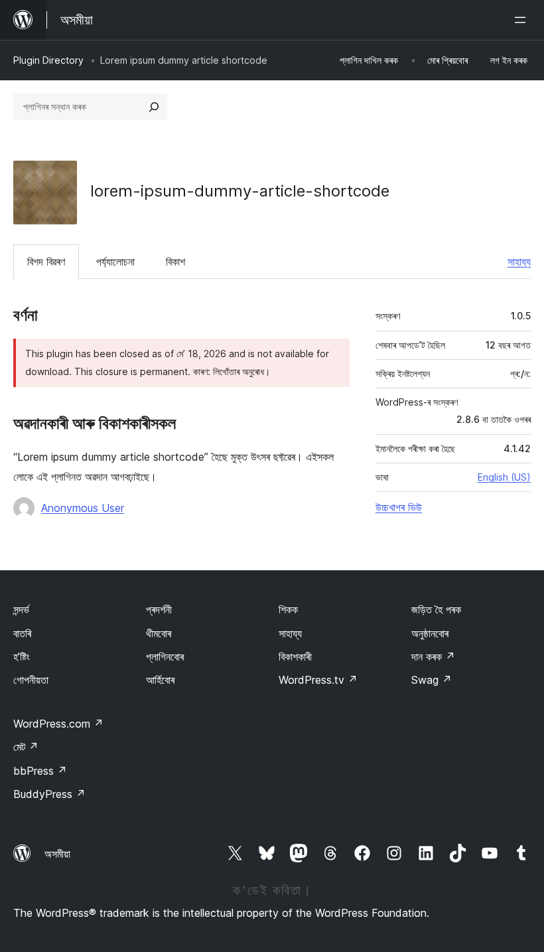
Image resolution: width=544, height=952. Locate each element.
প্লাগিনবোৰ (165, 656)
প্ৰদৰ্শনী (159, 609)
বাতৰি (22, 633)
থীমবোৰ (158, 633)
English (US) (504, 477)
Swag (431, 679)
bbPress (40, 770)
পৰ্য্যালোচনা (115, 261)
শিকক (288, 609)
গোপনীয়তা (30, 679)
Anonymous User (82, 508)
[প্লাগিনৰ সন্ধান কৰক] (154, 107)
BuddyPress (49, 794)
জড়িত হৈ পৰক (436, 609)
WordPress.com (58, 723)
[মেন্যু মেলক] (523, 20)
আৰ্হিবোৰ (160, 679)
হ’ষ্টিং (21, 656)
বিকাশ (175, 261)
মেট (25, 747)
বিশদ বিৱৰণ (46, 261)
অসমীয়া (57, 853)
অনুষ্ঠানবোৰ (429, 633)
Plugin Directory (48, 60)
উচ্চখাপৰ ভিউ (398, 507)
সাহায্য (519, 261)
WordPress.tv (318, 679)
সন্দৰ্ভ (21, 609)
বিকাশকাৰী (295, 656)
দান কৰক (433, 656)
